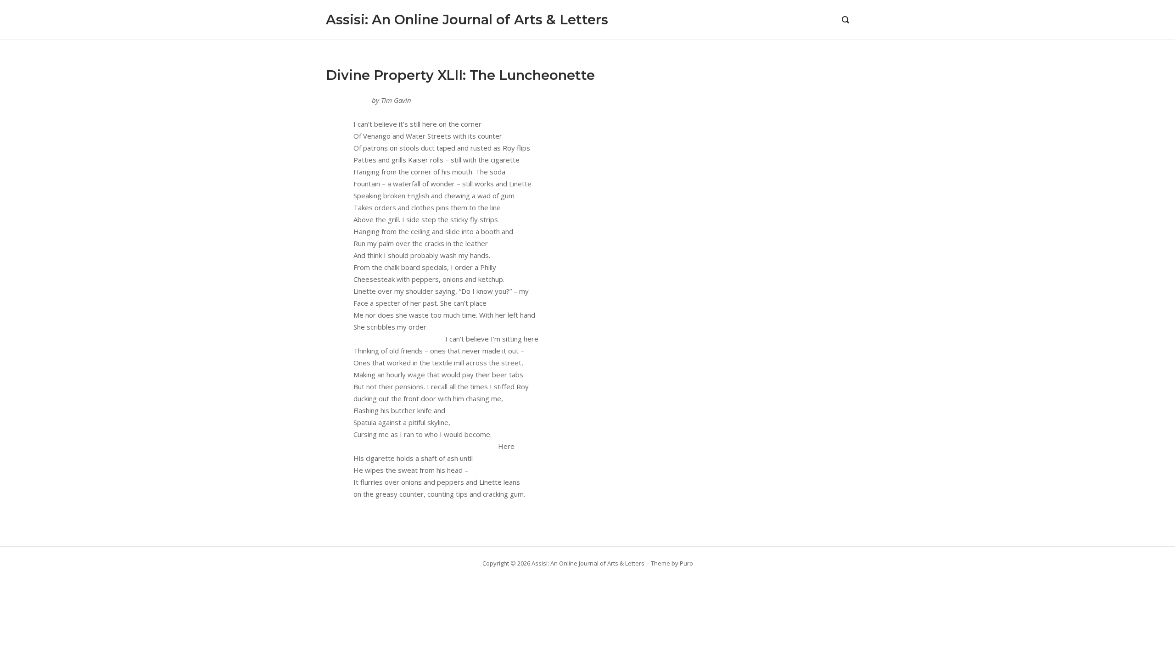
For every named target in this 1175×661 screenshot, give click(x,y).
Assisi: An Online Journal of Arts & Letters (467, 19)
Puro (686, 563)
